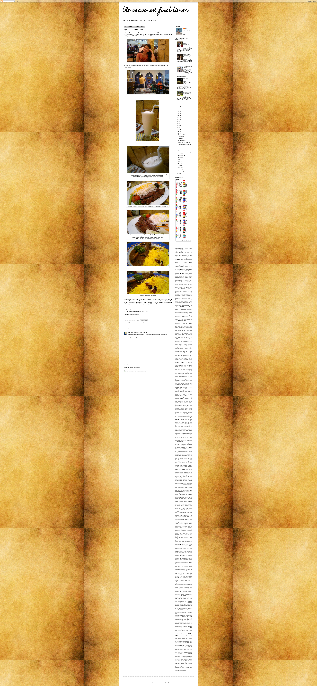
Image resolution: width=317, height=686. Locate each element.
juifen (176, 426)
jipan (191, 422)
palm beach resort (179, 516)
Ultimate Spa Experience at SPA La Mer (187, 80)
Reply (129, 339)
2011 (178, 133)
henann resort (189, 388)
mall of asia (185, 469)
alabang (180, 251)
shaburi (181, 570)
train (191, 631)
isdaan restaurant (183, 416)
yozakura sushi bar (185, 666)
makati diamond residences (186, 465)
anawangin (184, 253)
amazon (176, 252)
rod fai (186, 555)
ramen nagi (177, 548)
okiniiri (182, 509)
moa (188, 493)
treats (145, 322)
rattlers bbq (182, 549)
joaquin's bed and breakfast (186, 423)
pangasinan (181, 519)
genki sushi (187, 370)
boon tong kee (188, 291)
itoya (181, 419)
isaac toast (177, 416)
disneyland (190, 345)
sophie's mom (178, 583)
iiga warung (180, 412)
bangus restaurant (179, 274)
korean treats (178, 443)
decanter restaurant (186, 341)
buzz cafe (186, 301)
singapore (181, 574)
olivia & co (177, 512)
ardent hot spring (184, 259)
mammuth (158, 682)
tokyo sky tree (183, 629)
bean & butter (185, 277)
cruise (186, 334)
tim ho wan (188, 626)
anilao (191, 255)
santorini (181, 565)
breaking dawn (178, 295)
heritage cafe (189, 390)
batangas (177, 277)
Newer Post (126, 365)
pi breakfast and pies (185, 531)
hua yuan (190, 406)
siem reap (187, 572)
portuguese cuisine (188, 537)
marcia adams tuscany (184, 476)
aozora (190, 256)
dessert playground (188, 344)
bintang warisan (178, 287)
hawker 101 (182, 387)
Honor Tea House (182, 140)
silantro (176, 574)
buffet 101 (190, 297)
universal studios (188, 642)
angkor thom (181, 255)
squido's (179, 588)
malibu (180, 469)
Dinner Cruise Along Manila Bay (187, 55)
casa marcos (178, 313)
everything (190, 358)
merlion (179, 487)
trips (176, 635)
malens (176, 469)
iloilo (180, 413)
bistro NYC (180, 288)
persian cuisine (140, 322)
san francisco (182, 563)
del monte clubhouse (180, 342)
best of (182, 281)
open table (186, 512)
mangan (177, 473)
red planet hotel (185, 551)
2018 (178, 119)
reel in (190, 551)
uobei (181, 645)
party (187, 523)
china (176, 320)
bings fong (190, 285)
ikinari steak (185, 412)
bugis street (183, 298)
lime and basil (182, 456)
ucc (179, 639)
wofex (176, 659)
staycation (189, 590)
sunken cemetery (178, 597)
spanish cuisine (188, 584)
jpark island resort (184, 425)
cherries (176, 319)
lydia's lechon (182, 462)
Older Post (169, 365)
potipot (184, 538)
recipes (190, 549)
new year (185, 502)
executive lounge (178, 359)
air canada (186, 249)
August (179, 157)
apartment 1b (178, 258)
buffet (185, 297)
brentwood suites (185, 295)
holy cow (184, 397)
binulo (184, 287)
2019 (178, 117)
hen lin (185, 388)
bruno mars (177, 297)
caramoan (177, 312)
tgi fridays (184, 616)
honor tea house (184, 401)
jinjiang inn (187, 422)
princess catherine (188, 541)
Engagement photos (186, 43)
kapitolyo (177, 430)
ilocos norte (190, 412)
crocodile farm (181, 334)
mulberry (186, 497)
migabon (179, 490)
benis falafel (189, 280)
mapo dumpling (185, 475)
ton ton (190, 629)
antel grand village (185, 256)
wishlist (190, 657)
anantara (179, 253)
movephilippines (178, 497)
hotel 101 (181, 402)
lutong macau (189, 461)
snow (186, 580)
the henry (185, 622)
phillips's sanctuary (179, 530)
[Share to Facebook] (145, 320)
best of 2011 (187, 281)
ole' (184, 511)
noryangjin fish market (183, 506)
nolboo (188, 505)
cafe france (187, 303)
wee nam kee (184, 653)
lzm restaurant (189, 462)
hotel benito (186, 402)
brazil (178, 294)
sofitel (189, 580)
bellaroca (177, 280)
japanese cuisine (187, 420)
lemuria (179, 455)
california (182, 306)
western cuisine (178, 655)
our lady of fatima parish (187, 513)
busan (182, 301)
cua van (190, 334)
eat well (190, 349)
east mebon (182, 349)
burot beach (189, 299)
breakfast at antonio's (188, 294)
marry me (180, 480)
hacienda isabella (188, 381)
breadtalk (181, 294)
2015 (178, 125)
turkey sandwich (183, 637)
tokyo (191, 627)
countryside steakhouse (180, 331)
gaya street (180, 370)
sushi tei (184, 601)
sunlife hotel (185, 597)
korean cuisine (180, 441)
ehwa (191, 352)
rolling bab (190, 555)
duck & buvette (184, 348)
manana (177, 472)
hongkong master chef (180, 399)
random (188, 548)
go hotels (190, 373)
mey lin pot (177, 488)
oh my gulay (185, 508)
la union (184, 448)
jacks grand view (185, 419)
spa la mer (182, 584)
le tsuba (186, 452)
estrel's (176, 358)
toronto (176, 631)
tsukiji (191, 635)
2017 (178, 121)
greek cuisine (189, 379)
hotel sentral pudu (188, 405)
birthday (187, 287)
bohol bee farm (186, 290)
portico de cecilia (179, 537)
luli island (186, 459)
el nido (181, 353)
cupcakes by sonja (182, 335)
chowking (180, 322)
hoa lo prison (189, 394)
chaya (182, 316)
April (179, 165)
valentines (190, 645)
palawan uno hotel (188, 515)
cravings (181, 333)
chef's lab (190, 316)
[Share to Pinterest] (147, 320)
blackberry (185, 288)
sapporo (185, 565)
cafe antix (180, 302)
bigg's (186, 285)
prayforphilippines (178, 540)
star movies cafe (184, 588)
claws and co (180, 324)
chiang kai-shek (182, 319)
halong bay (179, 384)
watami (185, 652)
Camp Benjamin (187, 91)
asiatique (185, 262)
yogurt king (184, 664)
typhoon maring (185, 638)
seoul (190, 569)
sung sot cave (189, 595)
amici (176, 253)
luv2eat (176, 462)
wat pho (182, 652)
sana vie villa (189, 563)
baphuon (186, 276)
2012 (178, 131)
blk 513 (188, 288)
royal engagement (184, 556)
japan (180, 420)
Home (148, 365)
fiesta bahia (181, 360)
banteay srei (178, 276)
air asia (190, 249)
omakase (182, 512)
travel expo (185, 633)
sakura (176, 562)
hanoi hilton (187, 384)
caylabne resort (181, 315)
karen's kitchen (182, 430)
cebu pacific (189, 315)
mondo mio (184, 494)
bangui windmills (188, 273)
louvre (176, 459)
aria (189, 259)
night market (184, 504)
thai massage (178, 618)
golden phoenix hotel (185, 376)
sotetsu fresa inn (185, 583)
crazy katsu (186, 333)
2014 (178, 127)
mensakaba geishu (184, 486)
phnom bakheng (186, 530)
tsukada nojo (186, 635)
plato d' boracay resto (185, 534)
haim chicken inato (179, 383)
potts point (189, 538)
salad (179, 562)
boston (187, 292)
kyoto (185, 445)
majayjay (177, 465)
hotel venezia (178, 406)
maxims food (189, 483)
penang (179, 526)
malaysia (185, 466)
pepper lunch (184, 526)
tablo (184, 606)
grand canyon (180, 377)
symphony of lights (179, 604)
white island (184, 655)
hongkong (182, 398)
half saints (185, 383)
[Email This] (140, 320)
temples (180, 613)
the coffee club (187, 620)
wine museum (186, 656)
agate (182, 249)
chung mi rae (189, 322)
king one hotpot (184, 438)
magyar (190, 463)
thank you (187, 618)
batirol (180, 277)
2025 (178, 106)
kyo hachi (182, 445)
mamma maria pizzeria (183, 470)
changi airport (178, 316)
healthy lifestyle (180, 388)
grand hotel (186, 377)
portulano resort (178, 538)
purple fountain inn (183, 545)
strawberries (187, 591)
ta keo (183, 605)
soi (191, 580)
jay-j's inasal (181, 422)
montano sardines (183, 495)
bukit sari (187, 298)
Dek (186, 28)
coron (187, 328)
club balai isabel (186, 324)
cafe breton (184, 302)
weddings (180, 653)
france (178, 365)
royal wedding (182, 558)
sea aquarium (185, 566)
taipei (191, 606)
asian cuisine (178, 262)
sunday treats (182, 595)
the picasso (188, 623)
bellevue (180, 280)
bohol (181, 290)
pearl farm (186, 524)
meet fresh (177, 486)
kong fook (184, 440)
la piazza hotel (184, 447)
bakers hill (187, 270)
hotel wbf (184, 406)
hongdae (177, 398)
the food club (180, 622)
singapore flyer (188, 574)
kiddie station (183, 436)
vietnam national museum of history (183, 648)
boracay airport (182, 292)
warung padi (177, 652)
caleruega (177, 306)
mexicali (182, 487)
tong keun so (178, 630)
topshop (190, 630)
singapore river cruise (180, 576)
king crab (179, 438)
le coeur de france (180, 452)
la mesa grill (177, 447)
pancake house (186, 516)
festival (176, 360)
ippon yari (190, 415)
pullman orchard (189, 544)
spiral (185, 587)
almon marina (189, 251)
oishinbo (190, 508)
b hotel (188, 266)
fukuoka (188, 366)
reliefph (176, 552)
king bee (188, 437)
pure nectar (177, 545)
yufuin (191, 666)
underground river (181, 642)
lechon (189, 452)
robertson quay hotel (179, 555)
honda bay (189, 397)
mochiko (180, 494)
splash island (189, 587)
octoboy (180, 508)
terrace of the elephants (185, 615)
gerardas (184, 372)
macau (176, 463)
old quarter (190, 509)
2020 (178, 115)
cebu (185, 315)
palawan (182, 515)
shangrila (185, 570)
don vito (183, 347)
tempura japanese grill (187, 613)
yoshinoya (188, 664)
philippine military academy (186, 529)
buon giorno (181, 299)
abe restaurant (178, 248)
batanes (190, 276)
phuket (178, 531)
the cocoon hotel (181, 620)
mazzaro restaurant (179, 484)
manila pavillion (187, 473)
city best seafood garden (180, 323)
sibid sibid (183, 572)
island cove (189, 416)
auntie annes (189, 263)
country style (189, 330)
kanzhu (190, 429)
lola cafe (180, 458)
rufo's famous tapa (187, 559)
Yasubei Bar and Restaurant (184, 142)
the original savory (181, 623)
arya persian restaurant (132, 322)
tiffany (184, 626)
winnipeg (180, 657)
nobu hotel (184, 505)
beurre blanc (181, 283)
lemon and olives (185, 454)
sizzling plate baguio (187, 577)
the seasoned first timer (156, 10)
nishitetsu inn (179, 505)
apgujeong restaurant (187, 258)
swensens (184, 602)
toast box (182, 627)
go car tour (185, 373)
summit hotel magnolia (179, 594)
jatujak (176, 422)
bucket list (182, 297)
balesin (187, 271)
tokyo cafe (177, 629)
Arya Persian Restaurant (183, 148)
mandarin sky (189, 472)
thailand (183, 618)
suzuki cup (180, 602)
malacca (181, 466)
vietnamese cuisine (179, 649)
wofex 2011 (180, 659)
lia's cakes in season (187, 455)
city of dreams (189, 323)
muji (183, 497)
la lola (191, 445)
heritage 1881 (183, 390)
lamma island (189, 448)
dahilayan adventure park (186, 337)
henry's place (178, 390)
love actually (181, 459)
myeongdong (178, 499)
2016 (178, 123)
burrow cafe (177, 301)
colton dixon (180, 326)
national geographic (188, 501)
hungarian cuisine (179, 408)
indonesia (177, 415)
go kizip (177, 374)
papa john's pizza (188, 519)
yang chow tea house (182, 663)
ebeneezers (177, 351)
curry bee (188, 335)
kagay (188, 427)
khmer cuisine (181, 434)
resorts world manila (183, 552)
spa (179, 584)
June (179, 161)
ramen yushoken (183, 548)
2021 (178, 113)
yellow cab (180, 664)
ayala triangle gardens (183, 265)
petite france (185, 527)
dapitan (190, 338)
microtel (187, 488)
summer (190, 593)
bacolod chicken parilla (185, 267)
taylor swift (184, 612)
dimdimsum (177, 345)
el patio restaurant (185, 355)
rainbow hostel (181, 547)
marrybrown (185, 480)
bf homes (187, 283)
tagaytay (187, 606)
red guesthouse (178, 551)
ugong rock (183, 639)
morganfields (189, 495)
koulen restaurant (182, 444)
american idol (189, 252)
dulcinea (190, 348)
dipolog (186, 345)
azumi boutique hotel (182, 266)
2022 (178, 111)
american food (182, 252)
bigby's (183, 285)
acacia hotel (186, 248)
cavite (176, 315)
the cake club (182, 619)
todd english (186, 627)
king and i (184, 437)
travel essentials (178, 633)
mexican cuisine (188, 487)
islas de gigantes (179, 417)
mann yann (180, 475)
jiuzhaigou (177, 423)
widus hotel (180, 656)
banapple (177, 273)
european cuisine (183, 358)
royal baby (177, 556)
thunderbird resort (179, 626)
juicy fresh (190, 425)
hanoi (183, 384)
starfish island (184, 590)
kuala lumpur (189, 444)
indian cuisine (189, 413)
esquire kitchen (189, 356)
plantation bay (178, 534)
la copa (187, 445)
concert (185, 326)
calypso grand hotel (188, 306)
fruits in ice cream (182, 366)
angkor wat (186, 255)
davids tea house (182, 340)
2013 (178, 129)
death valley (180, 341)
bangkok (182, 273)
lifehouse (177, 456)
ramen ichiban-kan (188, 547)
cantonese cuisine (179, 310)
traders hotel (187, 631)
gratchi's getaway (182, 379)
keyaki (183, 433)
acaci (182, 248)
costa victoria (184, 330)
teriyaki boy (177, 615)
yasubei (189, 663)
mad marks (180, 463)
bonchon (183, 291)
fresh (188, 365)
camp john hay (179, 309)
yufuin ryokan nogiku (179, 667)
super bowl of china (182, 598)
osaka (181, 513)
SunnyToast (130, 332)
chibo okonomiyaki (188, 319)
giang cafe (189, 372)
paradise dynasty (186, 520)
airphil (176, 251)
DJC (180, 347)
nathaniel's (181, 501)
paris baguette (186, 522)
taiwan (176, 608)
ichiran (176, 412)
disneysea (177, 347)
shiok (179, 572)
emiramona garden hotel (180, 356)
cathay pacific (189, 313)
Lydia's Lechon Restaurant (184, 150)
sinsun (181, 577)
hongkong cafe (188, 398)
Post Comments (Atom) (135, 367)
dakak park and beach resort (181, 338)
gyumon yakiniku (181, 381)
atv (180, 263)
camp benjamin (188, 308)
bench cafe (185, 280)
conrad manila (178, 327)
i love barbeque (188, 410)
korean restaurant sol (188, 441)
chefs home (177, 317)
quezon (189, 545)
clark (176, 324)
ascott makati (189, 260)
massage (180, 481)
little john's (188, 456)
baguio (181, 269)
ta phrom (187, 605)
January (180, 171)
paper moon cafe (178, 520)
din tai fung (182, 345)
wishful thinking (186, 657)
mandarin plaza (182, 472)
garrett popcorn (186, 369)
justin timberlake (187, 426)
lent (182, 455)
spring (176, 588)
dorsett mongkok (188, 347)
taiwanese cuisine (182, 608)
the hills (188, 622)
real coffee (187, 549)
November (180, 136)
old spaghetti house (179, 511)
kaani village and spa (182, 427)
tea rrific (188, 612)
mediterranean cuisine (187, 484)
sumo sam (187, 594)
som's (179, 581)
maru (189, 480)
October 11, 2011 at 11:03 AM (140, 332)
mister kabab (180, 491)
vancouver (177, 646)
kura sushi (177, 445)
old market (186, 509)
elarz (191, 355)
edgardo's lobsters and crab (181, 352)
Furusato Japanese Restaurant (185, 144)
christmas (184, 322)
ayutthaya (190, 265)
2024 (178, 108)
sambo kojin (183, 562)
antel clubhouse (178, 256)
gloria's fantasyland (179, 373)
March (179, 167)
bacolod (179, 267)
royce (181, 559)
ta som (181, 606)
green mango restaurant (180, 380)
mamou (190, 470)
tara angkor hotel (181, 611)
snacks (176, 580)
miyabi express (181, 493)
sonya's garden (189, 581)
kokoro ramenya (178, 440)
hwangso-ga (182, 409)
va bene (186, 645)
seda (181, 569)
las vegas (189, 451)
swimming (189, 602)
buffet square (178, 298)
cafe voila (183, 305)
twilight (188, 637)
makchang (177, 466)
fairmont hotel (185, 359)
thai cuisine (189, 616)
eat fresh (186, 349)
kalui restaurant (178, 429)
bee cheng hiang (188, 278)
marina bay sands (182, 477)
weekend (190, 653)
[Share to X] (143, 320)
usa (183, 645)
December (180, 134)
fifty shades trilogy (188, 360)
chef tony (186, 316)
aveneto (177, 265)
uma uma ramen (186, 641)
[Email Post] (138, 320)
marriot (176, 480)
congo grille (189, 326)
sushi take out (178, 601)
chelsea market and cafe (186, 317)
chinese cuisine (182, 320)
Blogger (168, 682)
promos (187, 543)
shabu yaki (177, 570)
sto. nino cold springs (180, 591)
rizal (191, 553)
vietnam (190, 646)
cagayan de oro (188, 305)
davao (176, 340)
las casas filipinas (183, 451)
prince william (181, 541)
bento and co (178, 281)
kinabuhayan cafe (178, 437)
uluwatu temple (180, 641)
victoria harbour (184, 646)
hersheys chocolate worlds (181, 391)
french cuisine (183, 365)
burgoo (185, 299)
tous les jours (181, 631)
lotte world (190, 458)
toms (187, 629)
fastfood (190, 359)
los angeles (184, 458)
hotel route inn (181, 405)
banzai (182, 276)
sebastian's (177, 569)
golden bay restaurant (184, 374)
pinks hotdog (189, 533)
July (179, 159)
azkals (176, 266)
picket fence (182, 533)
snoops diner (181, 580)
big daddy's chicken (183, 284)
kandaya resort (185, 429)
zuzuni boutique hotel (182, 670)
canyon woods (188, 310)
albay (184, 251)
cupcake (177, 335)
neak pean (177, 502)
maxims (184, 483)
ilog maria (177, 413)
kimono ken (189, 436)
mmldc (186, 493)
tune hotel (177, 637)
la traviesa (181, 448)
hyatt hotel (187, 409)
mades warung (186, 463)
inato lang (184, 413)
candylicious (189, 309)
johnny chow (177, 425)
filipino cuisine (179, 362)
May (179, 163)
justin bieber (180, 426)
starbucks (179, 590)
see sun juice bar (185, 569)
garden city (180, 369)
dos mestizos (178, 348)
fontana (181, 363)
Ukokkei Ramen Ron (182, 146)
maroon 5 (190, 479)
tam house (188, 608)
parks (185, 523)
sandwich (177, 565)
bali (191, 272)
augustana (183, 263)
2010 (178, 173)
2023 (178, 110)
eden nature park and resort (186, 351)
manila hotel (181, 473)
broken (190, 295)
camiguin (182, 308)
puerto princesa (181, 544)
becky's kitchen (181, 278)
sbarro (179, 566)
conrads (183, 327)
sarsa (188, 565)
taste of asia (187, 611)
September (180, 155)
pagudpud (177, 515)
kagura (190, 427)
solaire (176, 581)
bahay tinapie (182, 270)
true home (181, 635)
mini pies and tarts (185, 490)
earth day (177, 349)
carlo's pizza (181, 312)
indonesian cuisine (184, 415)
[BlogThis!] (142, 320)
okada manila (178, 509)
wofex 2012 (186, 659)
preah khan (185, 540)
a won (190, 246)
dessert (181, 344)
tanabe (181, 609)
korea (188, 440)
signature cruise (189, 573)
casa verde (183, 313)
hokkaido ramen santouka (181, 395)
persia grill (190, 526)
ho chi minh (182, 394)
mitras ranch (185, 491)
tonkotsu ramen (185, 630)
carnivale (186, 312)
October (180, 138)
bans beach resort (188, 274)
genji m (183, 370)
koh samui (190, 438)
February (180, 169)
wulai (186, 660)
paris (181, 522)
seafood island (184, 567)
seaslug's (190, 567)
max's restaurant (179, 483)
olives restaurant (188, 511)
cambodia (177, 308)
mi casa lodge (183, 488)
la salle (189, 447)
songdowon (183, 581)
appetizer (177, 259)
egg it (188, 352)
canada (184, 309)
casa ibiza (190, 312)
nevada (181, 502)
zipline (184, 668)
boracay (177, 292)
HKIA (189, 392)
